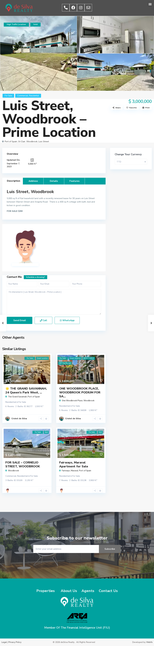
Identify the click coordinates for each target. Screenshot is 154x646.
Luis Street (43, 141)
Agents (88, 590)
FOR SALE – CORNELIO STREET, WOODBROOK (22, 464)
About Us (69, 590)
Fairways (66, 470)
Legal (4, 642)
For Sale (8, 95)
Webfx (149, 642)
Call (44, 320)
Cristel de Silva (19, 418)
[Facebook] (73, 7)
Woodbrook (31, 141)
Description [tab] (13, 180)
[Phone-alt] (65, 7)
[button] (150, 3)
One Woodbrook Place (72, 400)
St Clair (21, 141)
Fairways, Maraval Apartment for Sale (73, 464)
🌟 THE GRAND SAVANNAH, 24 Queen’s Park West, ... (26, 390)
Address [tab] (33, 181)
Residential (34, 95)
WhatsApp (68, 320)
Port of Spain (11, 141)
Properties (45, 590)
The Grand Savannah (17, 396)
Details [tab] (54, 181)
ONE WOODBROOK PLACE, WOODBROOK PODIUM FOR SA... (79, 392)
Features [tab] (74, 181)
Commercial (22, 95)
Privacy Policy (14, 642)
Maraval (74, 470)
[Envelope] (88, 7)
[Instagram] (81, 7)
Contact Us (108, 590)
